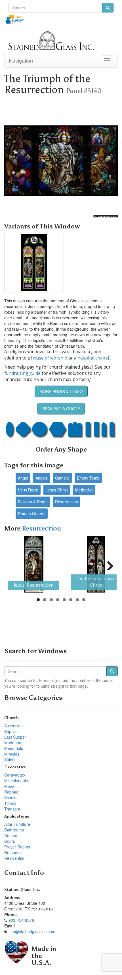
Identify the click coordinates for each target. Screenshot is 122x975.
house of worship (49, 358)
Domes (10, 835)
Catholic (62, 478)
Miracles (11, 754)
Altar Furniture (17, 824)
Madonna (12, 742)
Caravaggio (14, 775)
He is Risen (28, 490)
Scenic (10, 797)
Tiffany (10, 803)
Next (108, 564)
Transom (12, 809)
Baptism (11, 731)
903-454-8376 (21, 920)
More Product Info (61, 391)
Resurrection (66, 501)
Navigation (21, 60)
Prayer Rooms (17, 847)
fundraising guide (22, 373)
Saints (9, 759)
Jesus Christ (57, 490)
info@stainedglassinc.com (32, 931)
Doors (9, 841)
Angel (23, 478)
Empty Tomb (88, 478)
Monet (10, 786)
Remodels (13, 852)
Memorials (13, 748)
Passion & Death (33, 501)
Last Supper (15, 737)
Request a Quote (61, 408)
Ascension (13, 725)
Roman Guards (31, 513)
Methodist (84, 490)
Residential (14, 858)
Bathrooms (14, 830)
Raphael (11, 792)
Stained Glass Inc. (22, 889)
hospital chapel (93, 358)
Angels (41, 478)
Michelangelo (16, 780)
